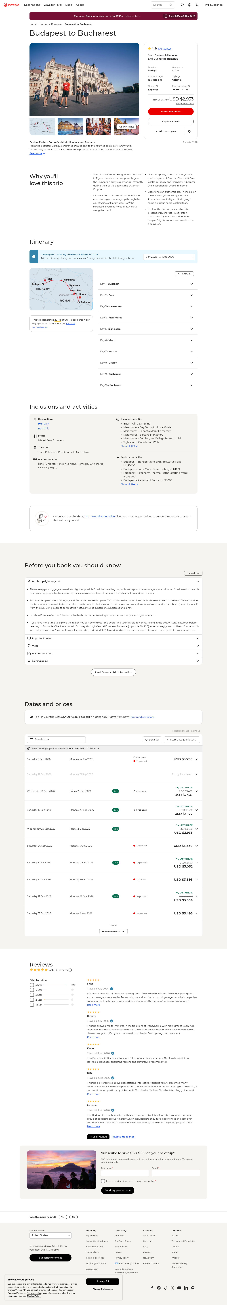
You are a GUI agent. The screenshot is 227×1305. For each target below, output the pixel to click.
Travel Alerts (92, 1252)
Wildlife (175, 1258)
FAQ (145, 1246)
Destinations (32, 4)
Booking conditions (96, 1263)
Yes (62, 1217)
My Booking (92, 1235)
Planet (175, 1252)
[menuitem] (11, 5)
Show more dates (111, 931)
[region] (63, 1287)
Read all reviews (98, 1137)
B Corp (175, 1235)
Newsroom (148, 1258)
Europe (44, 24)
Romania (56, 24)
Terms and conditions (142, 716)
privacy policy (147, 1181)
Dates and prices (171, 111)
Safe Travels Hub (94, 1246)
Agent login (92, 1269)
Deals (68, 4)
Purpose (176, 1230)
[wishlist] (182, 5)
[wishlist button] (189, 131)
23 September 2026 (185, 104)
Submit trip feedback (97, 1241)
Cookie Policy (33, 1296)
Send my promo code (117, 1190)
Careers (118, 1252)
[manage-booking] (189, 5)
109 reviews (164, 48)
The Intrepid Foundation (184, 1241)
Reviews (147, 1252)
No (73, 1217)
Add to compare (167, 131)
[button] (84, 79)
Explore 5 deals (171, 121)
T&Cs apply (52, 1249)
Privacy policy (121, 1258)
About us (119, 1235)
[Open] (70, 970)
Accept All (103, 1281)
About (80, 4)
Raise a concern (151, 1263)
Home (33, 24)
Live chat (147, 1241)
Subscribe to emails (50, 1257)
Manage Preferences (103, 1289)
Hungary (43, 423)
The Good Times (123, 1241)
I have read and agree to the (131, 1181)
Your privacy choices (128, 1263)
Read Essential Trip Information (113, 672)
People (175, 1246)
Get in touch (149, 1235)
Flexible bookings (95, 1258)
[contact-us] (197, 5)
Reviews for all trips (123, 1136)
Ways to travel (53, 4)
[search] (159, 5)
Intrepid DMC (121, 1246)
